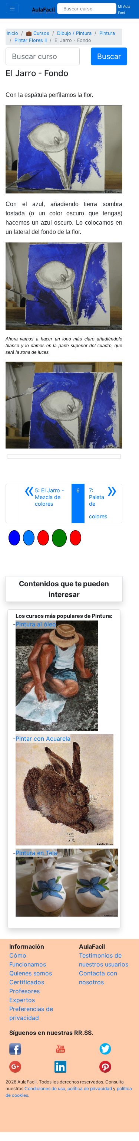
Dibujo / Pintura (74, 33)
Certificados (26, 982)
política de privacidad (89, 1088)
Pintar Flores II (30, 40)
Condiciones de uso (44, 1088)
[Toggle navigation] (12, 8)
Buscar (109, 56)
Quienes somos (30, 973)
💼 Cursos (37, 33)
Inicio (12, 33)
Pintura (107, 33)
